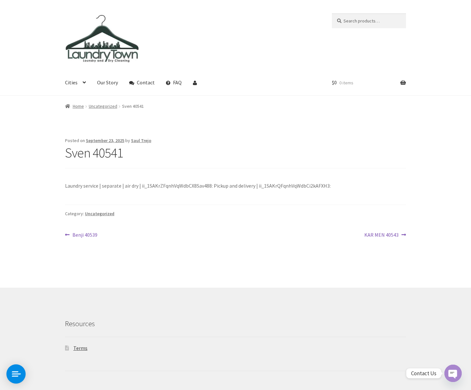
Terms (80, 348)
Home (78, 106)
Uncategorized (103, 106)
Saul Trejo (141, 140)
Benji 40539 (84, 235)
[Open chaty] (453, 373)
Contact (146, 82)
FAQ (177, 82)
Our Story (107, 82)
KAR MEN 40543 (381, 235)
